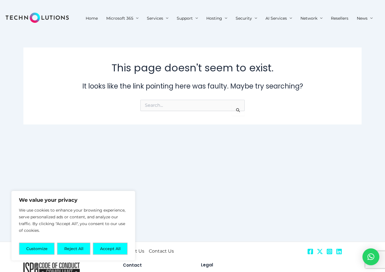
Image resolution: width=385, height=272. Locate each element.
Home (92, 18)
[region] (73, 226)
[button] (370, 256)
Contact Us (161, 251)
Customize (37, 248)
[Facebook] (310, 251)
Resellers (339, 18)
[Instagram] (329, 251)
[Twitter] (320, 251)
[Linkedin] (339, 251)
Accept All (110, 248)
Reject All (73, 248)
